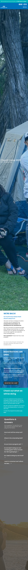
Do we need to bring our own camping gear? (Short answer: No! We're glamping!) (13, 450)
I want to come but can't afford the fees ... (13, 462)
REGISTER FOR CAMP (11, 383)
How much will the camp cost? (13, 433)
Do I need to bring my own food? (14, 456)
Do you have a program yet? (13, 444)
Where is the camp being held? (13, 439)
